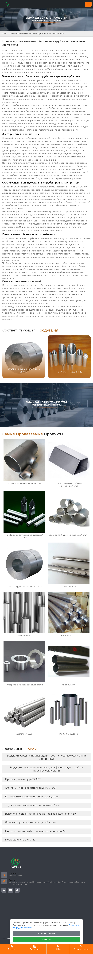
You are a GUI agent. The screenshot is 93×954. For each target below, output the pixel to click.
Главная (4, 33)
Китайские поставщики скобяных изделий (32, 796)
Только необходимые (46, 933)
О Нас (58, 947)
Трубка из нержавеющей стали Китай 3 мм (32, 805)
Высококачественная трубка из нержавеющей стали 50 (40, 813)
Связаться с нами (81, 947)
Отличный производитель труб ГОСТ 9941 (31, 787)
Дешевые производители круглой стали (30, 822)
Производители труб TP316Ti (23, 779)
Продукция (35, 947)
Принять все (46, 939)
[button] (85, 356)
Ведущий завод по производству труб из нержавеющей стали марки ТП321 (46, 757)
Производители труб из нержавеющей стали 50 (35, 831)
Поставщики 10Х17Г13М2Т (21, 839)
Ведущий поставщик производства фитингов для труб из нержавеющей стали (46, 769)
